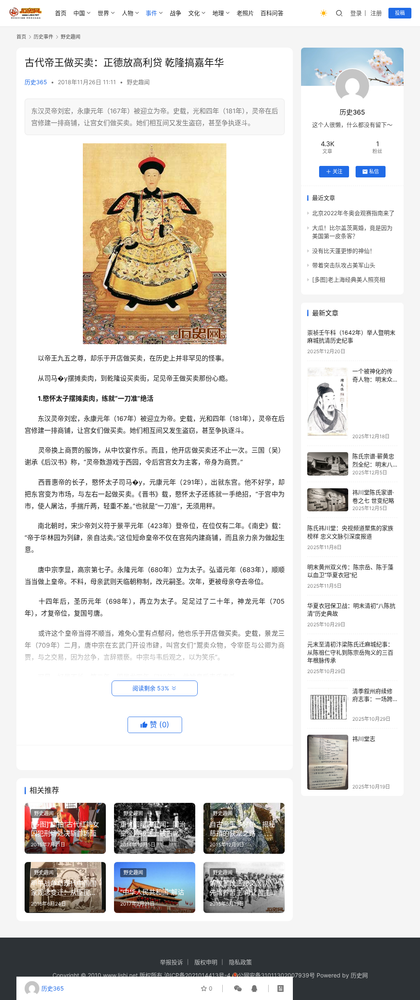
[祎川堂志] (327, 762)
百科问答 (271, 12)
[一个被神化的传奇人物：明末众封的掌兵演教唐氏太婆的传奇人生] (327, 403)
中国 (79, 12)
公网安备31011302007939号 (276, 975)
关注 (337, 171)
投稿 (400, 13)
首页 (60, 12)
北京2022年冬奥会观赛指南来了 (353, 212)
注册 (376, 12)
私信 (374, 171)
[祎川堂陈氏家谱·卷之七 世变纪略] (327, 499)
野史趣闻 (138, 81)
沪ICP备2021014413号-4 (198, 975)
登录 (356, 12)
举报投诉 (171, 962)
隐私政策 (240, 962)
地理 (218, 12)
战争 (175, 12)
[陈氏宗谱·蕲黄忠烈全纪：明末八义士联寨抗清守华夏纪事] (327, 464)
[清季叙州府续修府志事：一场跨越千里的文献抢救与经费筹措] (327, 704)
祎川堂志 (363, 738)
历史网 (359, 975)
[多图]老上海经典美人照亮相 (348, 279)
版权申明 (205, 962)
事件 (151, 12)
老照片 (245, 12)
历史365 (36, 81)
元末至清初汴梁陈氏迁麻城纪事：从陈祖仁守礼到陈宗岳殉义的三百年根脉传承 (350, 652)
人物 (127, 12)
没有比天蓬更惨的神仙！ (343, 250)
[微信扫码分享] (238, 988)
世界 (103, 12)
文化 (194, 12)
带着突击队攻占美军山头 (343, 265)
